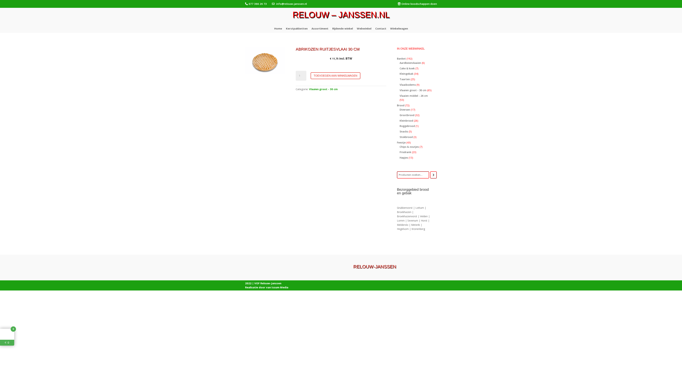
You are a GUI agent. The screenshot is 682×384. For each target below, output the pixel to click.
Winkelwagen (399, 28)
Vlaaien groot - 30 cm (323, 89)
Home (278, 28)
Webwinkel (364, 28)
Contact (380, 28)
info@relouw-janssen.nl (291, 4)
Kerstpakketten (297, 28)
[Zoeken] (433, 174)
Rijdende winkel (342, 28)
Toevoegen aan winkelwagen (335, 75)
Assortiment (320, 28)
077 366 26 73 (258, 4)
